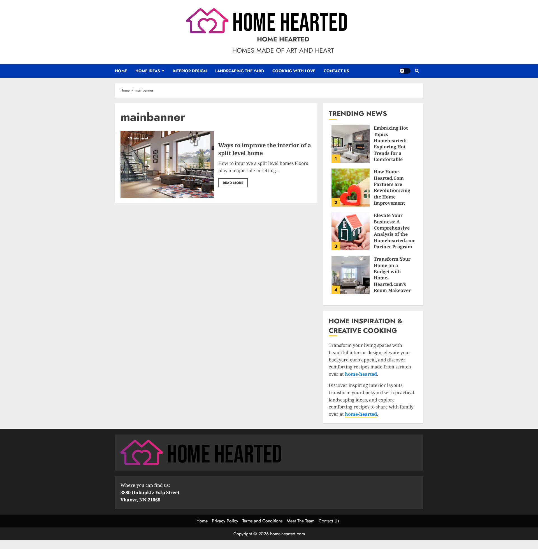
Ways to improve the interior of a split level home (167, 164)
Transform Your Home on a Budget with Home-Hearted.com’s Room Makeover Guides (350, 275)
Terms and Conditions (262, 521)
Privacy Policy (225, 521)
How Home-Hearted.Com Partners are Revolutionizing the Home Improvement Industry (350, 188)
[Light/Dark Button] (405, 71)
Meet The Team (300, 521)
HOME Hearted (283, 39)
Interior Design (190, 71)
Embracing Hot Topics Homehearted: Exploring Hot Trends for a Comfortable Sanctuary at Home (350, 144)
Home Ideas (147, 71)
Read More (233, 182)
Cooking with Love (293, 71)
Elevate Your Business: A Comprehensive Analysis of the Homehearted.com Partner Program (350, 231)
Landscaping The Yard (239, 71)
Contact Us (336, 71)
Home (121, 71)
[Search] (416, 71)
